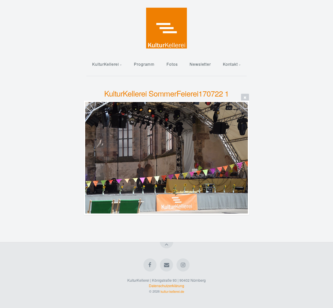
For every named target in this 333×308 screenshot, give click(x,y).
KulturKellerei (105, 64)
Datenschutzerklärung (166, 285)
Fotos (172, 64)
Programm (144, 64)
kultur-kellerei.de (172, 291)
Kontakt (230, 64)
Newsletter (200, 64)
